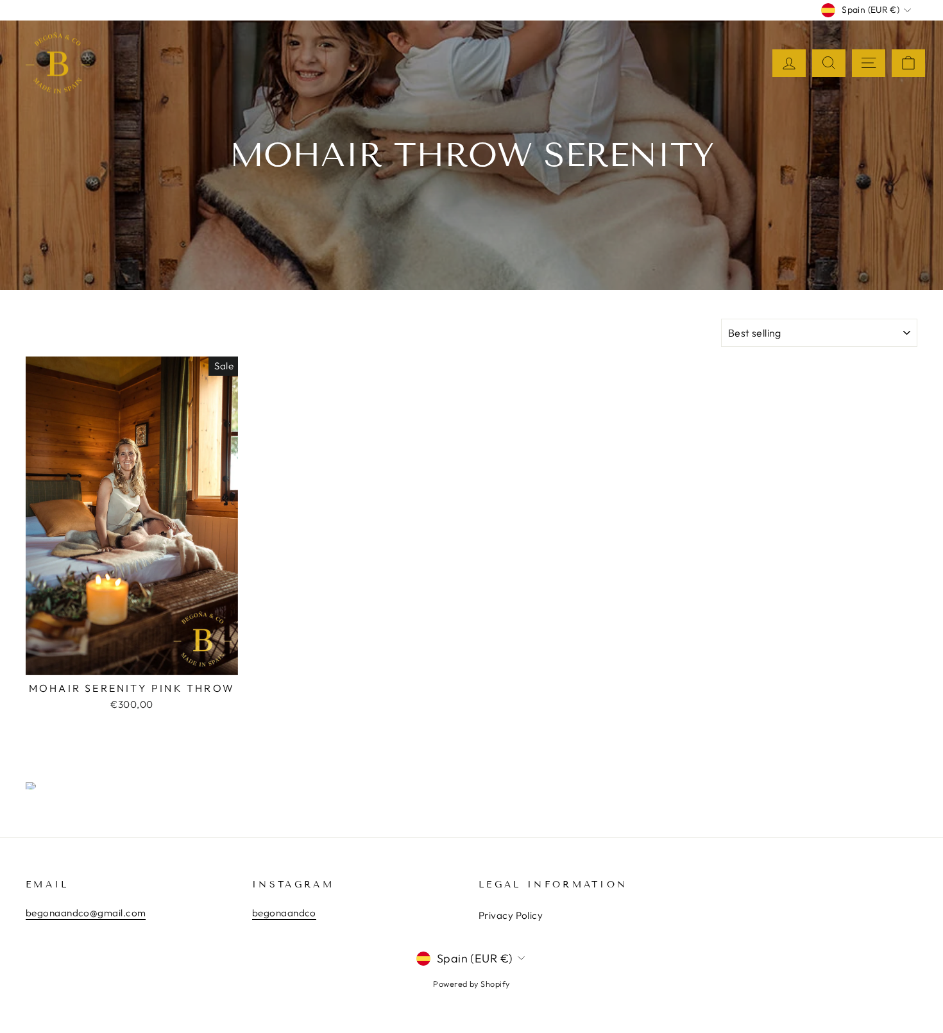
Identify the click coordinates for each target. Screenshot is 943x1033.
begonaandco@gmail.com (86, 913)
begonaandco (284, 913)
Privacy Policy (511, 915)
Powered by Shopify (471, 983)
